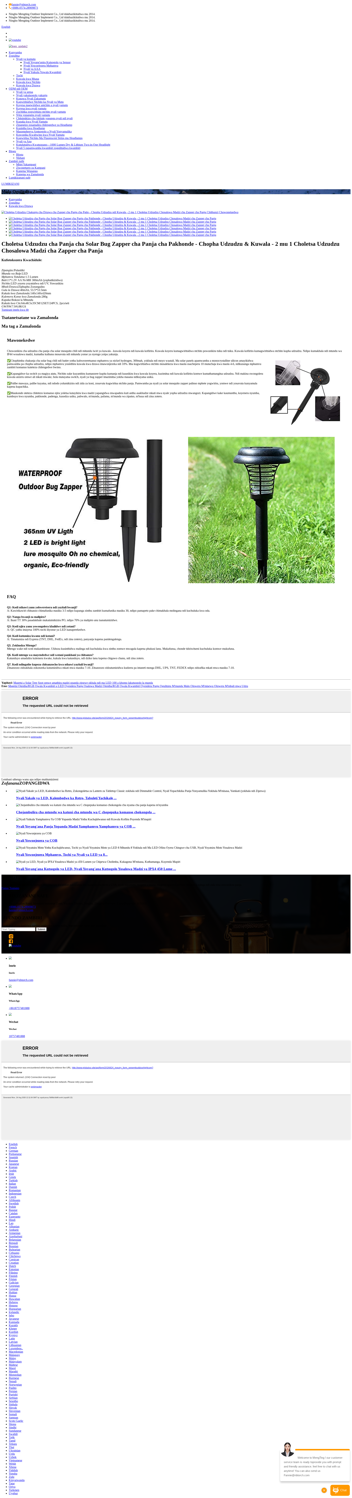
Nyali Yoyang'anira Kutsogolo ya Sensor (47, 62)
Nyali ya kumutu (26, 59)
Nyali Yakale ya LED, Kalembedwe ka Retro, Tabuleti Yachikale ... (66, 798)
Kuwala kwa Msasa (27, 78)
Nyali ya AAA (32, 68)
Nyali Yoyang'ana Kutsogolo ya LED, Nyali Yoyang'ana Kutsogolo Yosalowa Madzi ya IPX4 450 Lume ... (96, 869)
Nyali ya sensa (24, 92)
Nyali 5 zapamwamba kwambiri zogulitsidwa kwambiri (48, 148)
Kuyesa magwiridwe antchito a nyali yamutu (42, 105)
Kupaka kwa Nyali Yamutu (32, 121)
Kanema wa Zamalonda (30, 174)
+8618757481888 (19, 1008)
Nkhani (20, 157)
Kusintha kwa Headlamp (30, 128)
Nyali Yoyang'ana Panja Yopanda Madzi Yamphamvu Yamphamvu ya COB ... (75, 826)
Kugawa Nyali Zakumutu (31, 98)
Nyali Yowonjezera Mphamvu (40, 65)
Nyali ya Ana (24, 141)
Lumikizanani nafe (19, 177)
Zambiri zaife (16, 161)
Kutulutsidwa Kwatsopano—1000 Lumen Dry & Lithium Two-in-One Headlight (63, 144)
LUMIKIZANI (10, 183)
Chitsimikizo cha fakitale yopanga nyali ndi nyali (44, 118)
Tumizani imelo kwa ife (15, 309)
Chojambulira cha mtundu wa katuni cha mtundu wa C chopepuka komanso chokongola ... (85, 812)
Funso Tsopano (10, 888)
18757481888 (17, 1036)
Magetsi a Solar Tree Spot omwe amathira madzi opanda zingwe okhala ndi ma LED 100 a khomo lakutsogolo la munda (83, 682)
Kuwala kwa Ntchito (28, 82)
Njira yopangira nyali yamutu (33, 115)
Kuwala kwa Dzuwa (28, 85)
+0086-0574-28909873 (24, 7)
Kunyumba (15, 52)
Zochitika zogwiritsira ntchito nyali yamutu (41, 111)
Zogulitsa (14, 55)
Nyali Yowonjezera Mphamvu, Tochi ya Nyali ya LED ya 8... (62, 855)
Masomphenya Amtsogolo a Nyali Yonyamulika (44, 131)
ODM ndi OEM (18, 88)
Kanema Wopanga (27, 171)
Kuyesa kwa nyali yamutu (31, 108)
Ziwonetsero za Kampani (30, 167)
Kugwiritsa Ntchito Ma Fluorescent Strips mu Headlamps (49, 138)
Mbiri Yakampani (26, 164)
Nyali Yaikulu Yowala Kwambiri (42, 72)
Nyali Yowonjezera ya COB (36, 840)
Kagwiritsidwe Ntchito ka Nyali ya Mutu (40, 101)
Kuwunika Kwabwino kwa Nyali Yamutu (40, 134)
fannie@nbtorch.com (24, 4)
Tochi (19, 75)
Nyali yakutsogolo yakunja (31, 95)
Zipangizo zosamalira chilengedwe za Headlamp (44, 124)
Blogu (12, 151)
